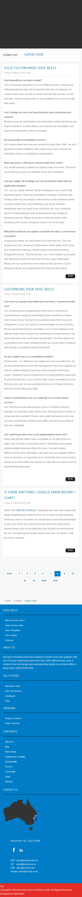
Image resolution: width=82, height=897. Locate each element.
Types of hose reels (14, 625)
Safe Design (10, 752)
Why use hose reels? (15, 620)
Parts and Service (13, 691)
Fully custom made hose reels (30, 68)
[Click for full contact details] (24, 816)
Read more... (70, 276)
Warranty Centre (12, 686)
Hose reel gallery (13, 630)
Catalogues (10, 696)
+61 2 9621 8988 (31, 841)
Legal (7, 776)
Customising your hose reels (29, 289)
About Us (9, 742)
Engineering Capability (15, 757)
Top (2, 886)
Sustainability (11, 761)
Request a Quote (13, 718)
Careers (9, 766)
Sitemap (8, 781)
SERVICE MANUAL (26, 510)
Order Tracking (12, 723)
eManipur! (19, 893)
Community (10, 771)
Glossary (9, 640)
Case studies (11, 635)
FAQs (7, 701)
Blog (7, 747)
